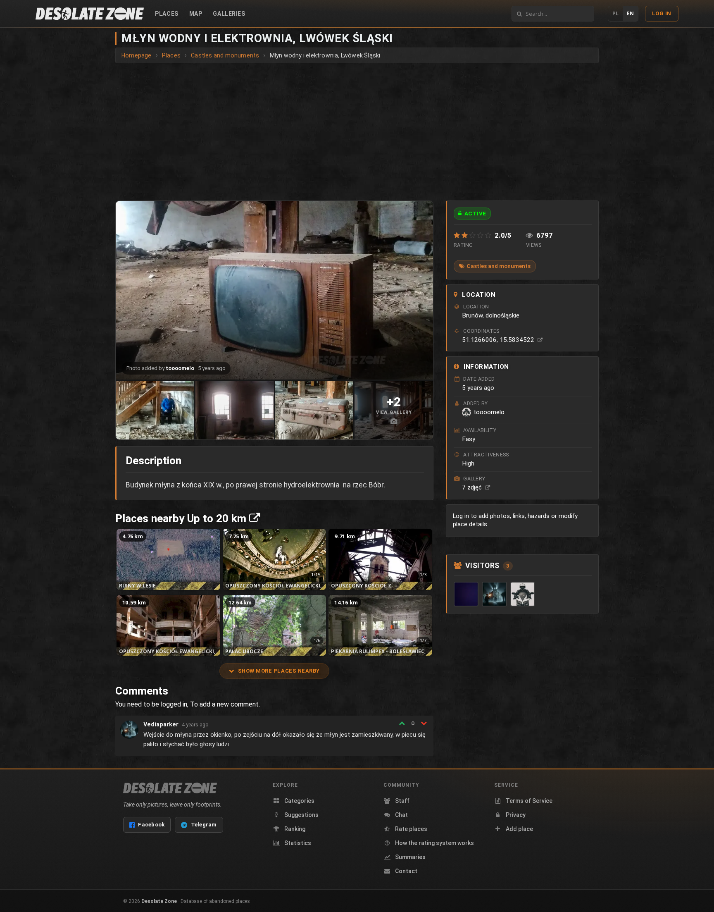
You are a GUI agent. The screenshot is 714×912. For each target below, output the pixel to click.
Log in (661, 13)
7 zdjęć (472, 487)
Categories (299, 800)
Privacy (516, 815)
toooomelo (180, 368)
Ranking (294, 829)
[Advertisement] (357, 125)
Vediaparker (160, 724)
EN (630, 13)
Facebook (151, 824)
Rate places (411, 829)
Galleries (229, 13)
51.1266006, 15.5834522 (499, 340)
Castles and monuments (498, 266)
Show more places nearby (279, 671)
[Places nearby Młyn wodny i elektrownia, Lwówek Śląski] (254, 518)
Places (166, 13)
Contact (406, 871)
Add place (519, 829)
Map (195, 13)
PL (615, 13)
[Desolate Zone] (170, 788)
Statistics (297, 843)
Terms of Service (529, 800)
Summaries (410, 857)
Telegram (204, 824)
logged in (174, 704)
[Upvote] (401, 723)
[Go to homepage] (90, 13)
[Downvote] (423, 723)
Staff (402, 800)
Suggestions (301, 815)
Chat (401, 815)
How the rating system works (434, 843)
